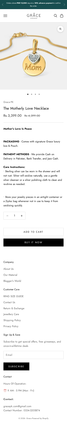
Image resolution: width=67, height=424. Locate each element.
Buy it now (33, 242)
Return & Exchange (13, 308)
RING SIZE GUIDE (13, 296)
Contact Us (9, 302)
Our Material (10, 275)
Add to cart (33, 232)
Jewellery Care (11, 314)
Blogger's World (12, 281)
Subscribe (16, 366)
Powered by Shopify (40, 418)
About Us (8, 269)
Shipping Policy (12, 320)
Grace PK (8, 102)
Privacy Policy (10, 326)
